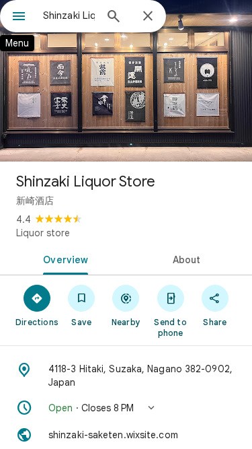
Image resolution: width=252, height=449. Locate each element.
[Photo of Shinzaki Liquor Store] (126, 81)
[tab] (63, 258)
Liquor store (43, 233)
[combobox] (69, 15)
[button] (126, 407)
